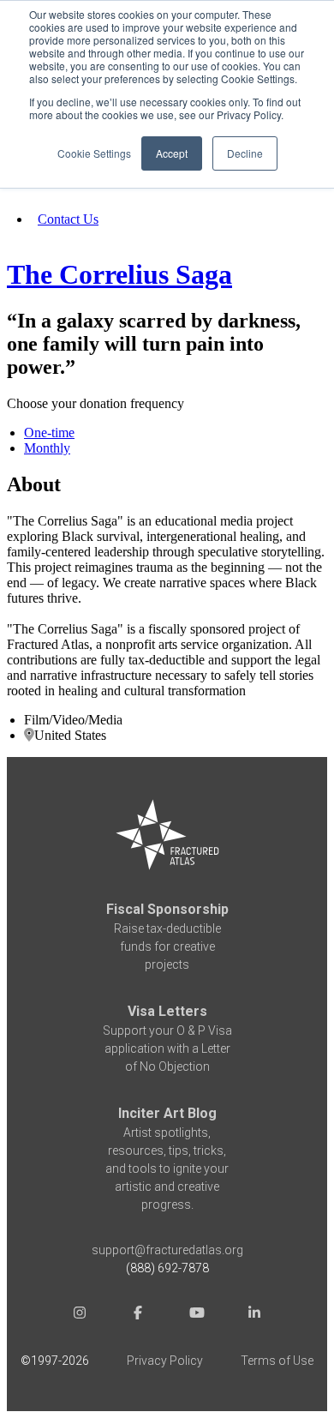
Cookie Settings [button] (94, 153)
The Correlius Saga (119, 274)
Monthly (47, 448)
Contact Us (68, 219)
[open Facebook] (138, 1315)
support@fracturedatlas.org (167, 1250)
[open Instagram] (79, 1315)
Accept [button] (172, 153)
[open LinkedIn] (254, 1315)
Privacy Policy (165, 1360)
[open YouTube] (196, 1315)
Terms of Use (277, 1360)
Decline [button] (245, 153)
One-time (49, 432)
